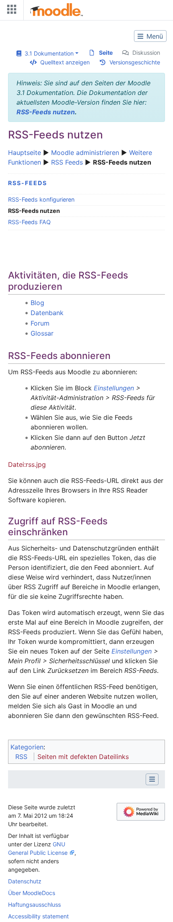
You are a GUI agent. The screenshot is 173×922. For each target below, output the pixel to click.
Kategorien (26, 747)
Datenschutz (24, 881)
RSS (21, 757)
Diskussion (146, 52)
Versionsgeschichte (134, 62)
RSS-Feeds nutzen (45, 112)
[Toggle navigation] (10, 11)
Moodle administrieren (85, 153)
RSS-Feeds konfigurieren (41, 199)
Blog (37, 303)
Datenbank (47, 313)
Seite (106, 52)
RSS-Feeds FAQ (29, 222)
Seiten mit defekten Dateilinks (83, 757)
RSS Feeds (67, 162)
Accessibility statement (38, 916)
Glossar (42, 333)
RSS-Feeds (27, 182)
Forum (40, 323)
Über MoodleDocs (31, 892)
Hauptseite (24, 153)
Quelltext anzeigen (65, 62)
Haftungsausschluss (34, 904)
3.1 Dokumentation (47, 53)
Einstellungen (114, 388)
